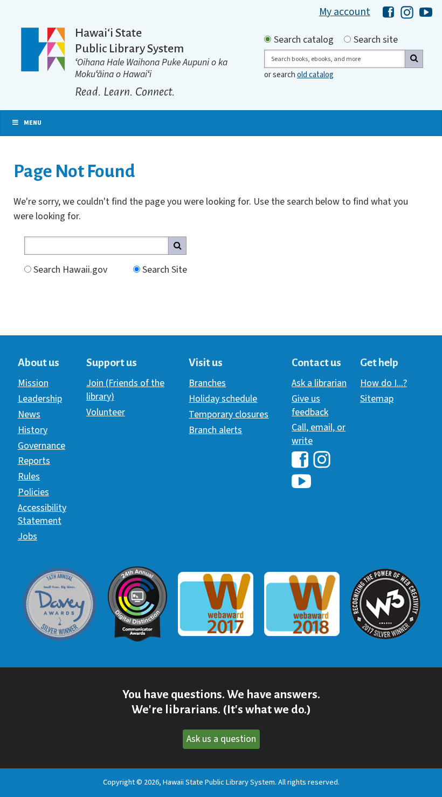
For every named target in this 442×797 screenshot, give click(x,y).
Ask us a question (221, 739)
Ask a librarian (319, 383)
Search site (376, 39)
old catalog (315, 74)
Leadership (40, 399)
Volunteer (105, 412)
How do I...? (383, 383)
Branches (207, 383)
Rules (29, 476)
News (29, 414)
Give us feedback (310, 405)
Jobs (27, 536)
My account (344, 11)
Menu (33, 122)
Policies (33, 492)
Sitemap (376, 399)
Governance (41, 445)
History (32, 430)
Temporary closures (228, 414)
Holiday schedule (223, 399)
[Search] (414, 59)
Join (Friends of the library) (125, 389)
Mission (33, 383)
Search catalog (304, 39)
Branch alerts (215, 430)
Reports (34, 461)
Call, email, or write (319, 434)
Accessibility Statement (42, 514)
